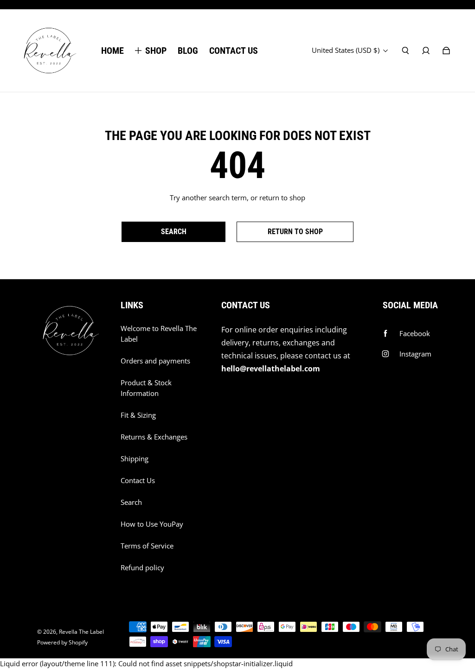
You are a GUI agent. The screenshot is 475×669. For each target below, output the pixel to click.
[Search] (405, 50)
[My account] (426, 50)
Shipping (134, 459)
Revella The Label (81, 632)
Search (131, 502)
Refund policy (142, 568)
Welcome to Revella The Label (159, 334)
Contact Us (138, 480)
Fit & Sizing (138, 415)
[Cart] (446, 50)
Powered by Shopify (62, 642)
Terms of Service (147, 546)
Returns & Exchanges (154, 437)
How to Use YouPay (152, 524)
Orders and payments (155, 361)
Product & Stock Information (146, 388)
